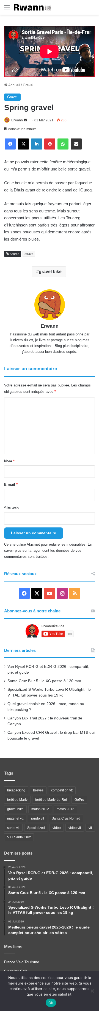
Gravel (28, 85)
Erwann (17, 120)
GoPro (79, 800)
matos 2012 (40, 809)
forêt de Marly (17, 800)
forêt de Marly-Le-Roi (51, 800)
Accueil (13, 85)
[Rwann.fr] (34, 7)
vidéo (57, 828)
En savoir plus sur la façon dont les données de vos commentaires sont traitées (48, 550)
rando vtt (37, 818)
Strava (28, 253)
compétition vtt (62, 790)
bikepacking (16, 790)
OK (51, 1003)
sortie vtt (13, 828)
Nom (9, 461)
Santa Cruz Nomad (66, 818)
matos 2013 (65, 809)
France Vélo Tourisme (21, 962)
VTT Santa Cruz (19, 837)
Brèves (38, 790)
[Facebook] (10, 144)
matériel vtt (15, 818)
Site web (11, 508)
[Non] (92, 991)
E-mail (11, 484)
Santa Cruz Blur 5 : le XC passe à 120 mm (44, 681)
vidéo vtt (74, 828)
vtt (90, 828)
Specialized (36, 828)
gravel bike (50, 271)
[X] (23, 144)
